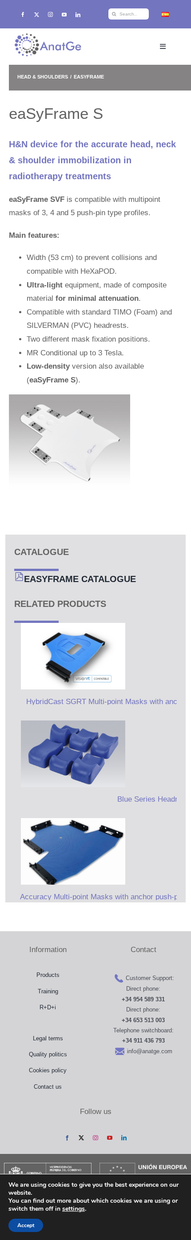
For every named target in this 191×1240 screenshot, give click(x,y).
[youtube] (64, 14)
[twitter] (36, 14)
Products (48, 975)
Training (48, 991)
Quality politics (48, 1054)
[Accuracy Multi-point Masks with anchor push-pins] (70, 851)
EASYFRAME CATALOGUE (80, 579)
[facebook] (22, 14)
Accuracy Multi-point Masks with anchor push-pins (104, 897)
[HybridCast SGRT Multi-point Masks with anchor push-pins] (70, 656)
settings (73, 1209)
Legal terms (48, 1038)
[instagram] (50, 14)
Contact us (48, 1086)
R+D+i (48, 1007)
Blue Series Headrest (152, 799)
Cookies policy (48, 1070)
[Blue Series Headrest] (70, 753)
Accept (25, 1225)
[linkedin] (78, 14)
